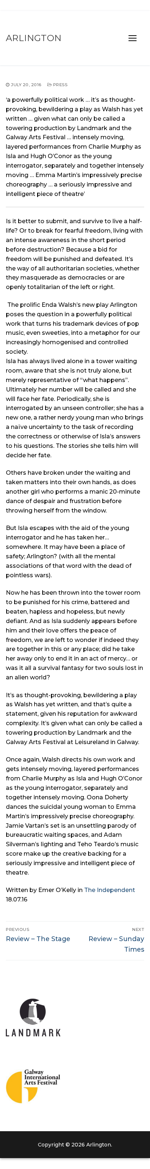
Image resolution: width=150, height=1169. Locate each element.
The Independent (109, 890)
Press (59, 84)
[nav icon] (132, 38)
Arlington (34, 38)
